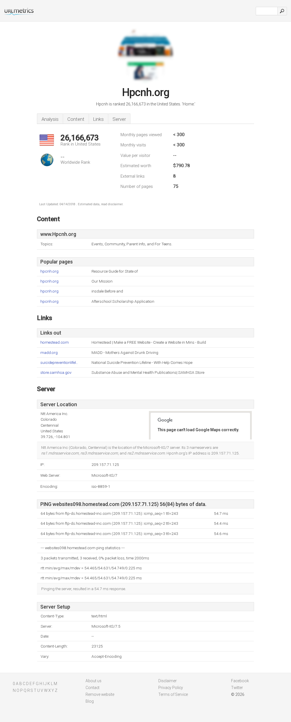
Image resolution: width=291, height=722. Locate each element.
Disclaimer (167, 681)
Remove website (100, 694)
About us (93, 681)
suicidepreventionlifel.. (59, 362)
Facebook (240, 681)
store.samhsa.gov (56, 372)
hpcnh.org (49, 271)
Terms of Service (173, 694)
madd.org (49, 352)
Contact (92, 687)
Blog (90, 701)
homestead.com (54, 342)
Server (119, 119)
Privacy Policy (170, 687)
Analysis (50, 119)
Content (75, 119)
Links (98, 119)
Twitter (237, 687)
